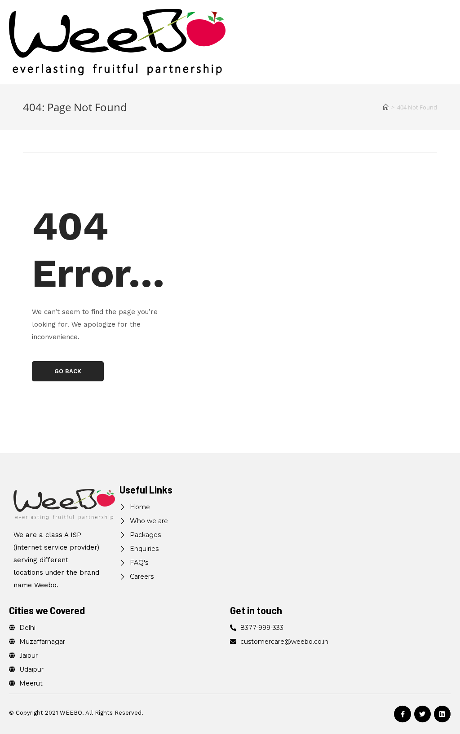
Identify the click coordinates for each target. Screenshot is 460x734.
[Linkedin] (442, 714)
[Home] (386, 107)
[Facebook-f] (402, 714)
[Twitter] (422, 714)
